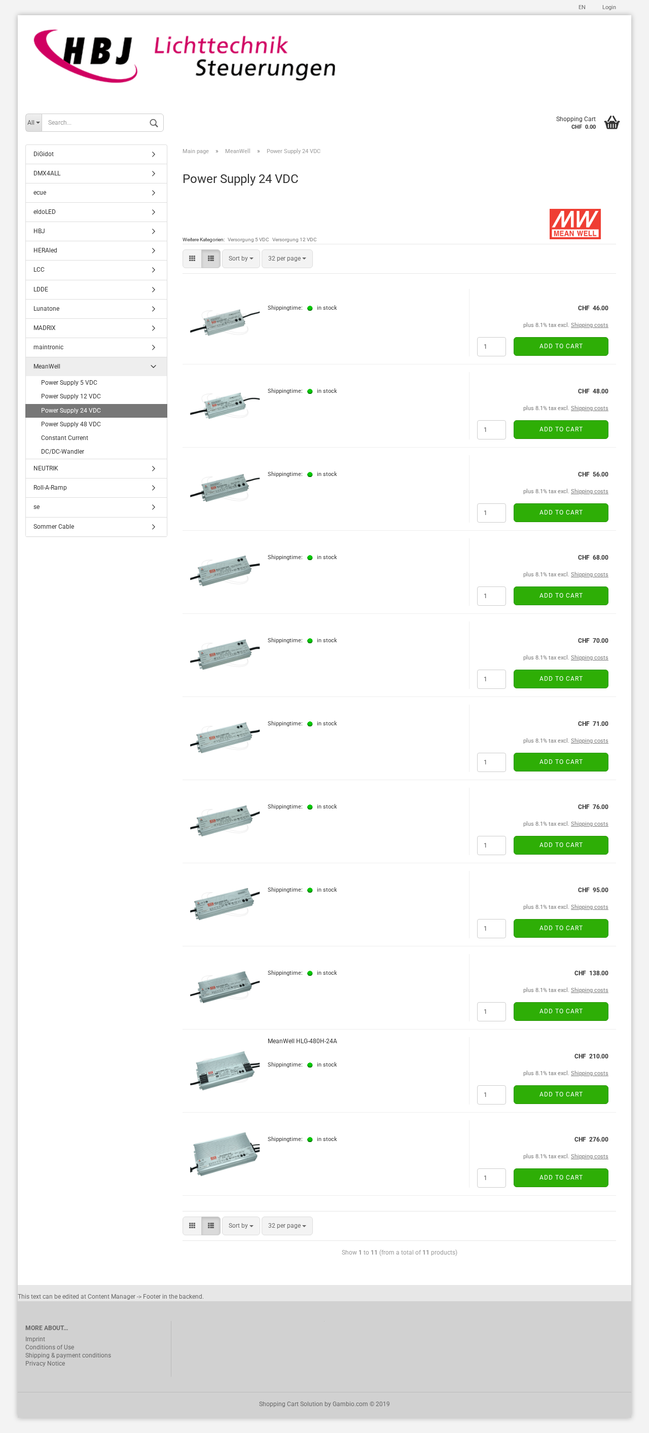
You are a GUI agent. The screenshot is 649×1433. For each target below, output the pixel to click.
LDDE (40, 289)
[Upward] (621, 1417)
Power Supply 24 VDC (71, 410)
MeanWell (46, 366)
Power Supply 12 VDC (71, 396)
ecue (39, 192)
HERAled (45, 250)
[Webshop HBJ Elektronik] (324, 61)
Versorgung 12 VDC (294, 239)
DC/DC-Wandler (62, 451)
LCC (39, 269)
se (36, 506)
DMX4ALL (46, 173)
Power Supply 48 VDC (71, 424)
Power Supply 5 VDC (69, 382)
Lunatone (46, 308)
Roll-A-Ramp (50, 487)
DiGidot (43, 154)
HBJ (39, 231)
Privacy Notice (45, 1364)
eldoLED (44, 211)
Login (608, 7)
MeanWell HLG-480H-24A (302, 1041)
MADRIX (44, 328)
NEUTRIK (45, 468)
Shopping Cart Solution (291, 1404)
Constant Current (64, 438)
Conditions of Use (49, 1347)
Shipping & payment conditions (68, 1355)
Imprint (35, 1339)
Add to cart (561, 346)
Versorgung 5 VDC (248, 239)
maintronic (48, 347)
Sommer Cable (53, 526)
